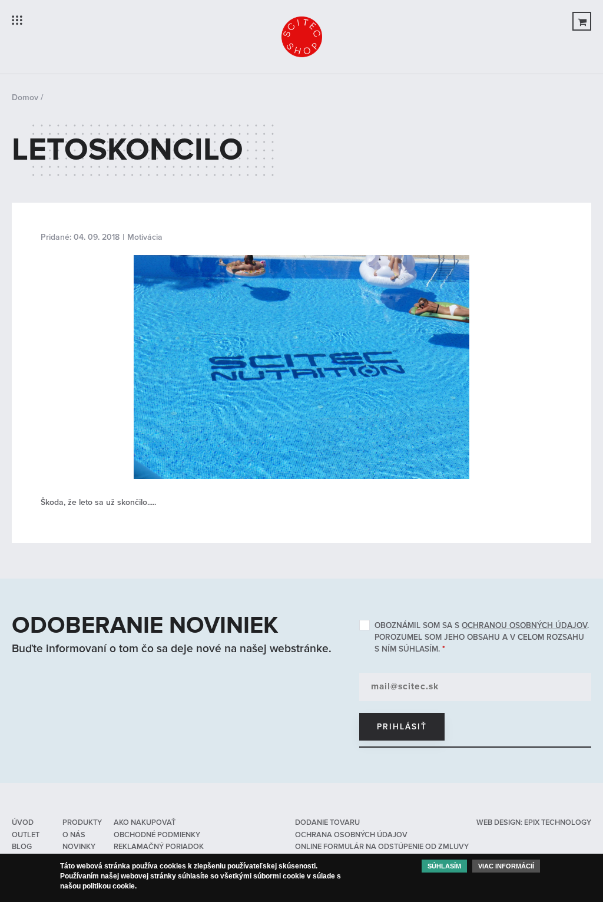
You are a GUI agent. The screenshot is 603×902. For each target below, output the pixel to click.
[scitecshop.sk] (301, 36)
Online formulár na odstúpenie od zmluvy (382, 846)
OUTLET (25, 835)
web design (498, 822)
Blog (22, 846)
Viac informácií (506, 866)
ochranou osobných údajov (524, 625)
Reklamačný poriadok (159, 846)
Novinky (78, 846)
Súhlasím (444, 866)
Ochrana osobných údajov (351, 835)
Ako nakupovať (144, 822)
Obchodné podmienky (157, 835)
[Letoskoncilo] (301, 261)
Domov (25, 97)
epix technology (557, 822)
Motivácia (145, 237)
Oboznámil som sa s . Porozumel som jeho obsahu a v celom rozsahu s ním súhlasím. (482, 637)
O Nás (73, 835)
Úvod (23, 822)
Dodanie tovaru (327, 822)
